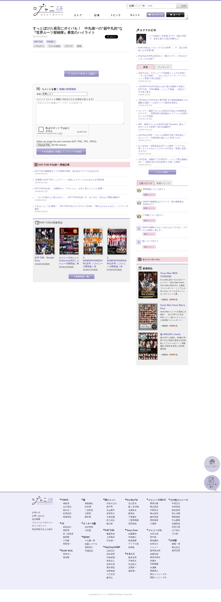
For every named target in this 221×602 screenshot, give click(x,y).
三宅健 (66, 540)
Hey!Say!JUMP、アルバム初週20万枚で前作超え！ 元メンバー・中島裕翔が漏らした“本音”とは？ (163, 136)
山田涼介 (111, 551)
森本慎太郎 (155, 550)
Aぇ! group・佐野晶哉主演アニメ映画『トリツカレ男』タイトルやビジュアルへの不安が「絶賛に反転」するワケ (163, 148)
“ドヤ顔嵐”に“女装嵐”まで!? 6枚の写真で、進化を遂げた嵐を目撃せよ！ (167, 37)
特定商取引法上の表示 (42, 529)
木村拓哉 (176, 506)
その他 (175, 533)
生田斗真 (176, 527)
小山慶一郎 (90, 540)
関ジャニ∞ (110, 500)
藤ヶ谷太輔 (133, 506)
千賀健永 (132, 517)
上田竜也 (111, 537)
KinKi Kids (67, 550)
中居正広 (176, 503)
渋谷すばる (112, 503)
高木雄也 (111, 567)
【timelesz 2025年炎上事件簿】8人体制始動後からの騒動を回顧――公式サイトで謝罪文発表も (163, 101)
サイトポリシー (39, 526)
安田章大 (111, 513)
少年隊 (173, 540)
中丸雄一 (51, 42)
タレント (134, 15)
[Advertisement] (73, 61)
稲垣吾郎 (176, 510)
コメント (40, 99)
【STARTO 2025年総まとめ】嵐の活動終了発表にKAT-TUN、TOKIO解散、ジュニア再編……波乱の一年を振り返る (162, 89)
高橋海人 (154, 571)
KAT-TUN (38, 42)
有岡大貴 (111, 564)
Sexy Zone (132, 530)
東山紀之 (176, 547)
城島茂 (66, 503)
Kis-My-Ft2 (132, 500)
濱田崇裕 (154, 520)
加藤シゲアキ (91, 544)
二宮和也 (89, 510)
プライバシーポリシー (42, 522)
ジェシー (154, 547)
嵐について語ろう (150, 241)
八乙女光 (111, 574)
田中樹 (153, 537)
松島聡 (131, 547)
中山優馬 (176, 520)
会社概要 (36, 519)
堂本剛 (66, 557)
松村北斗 (154, 544)
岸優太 (153, 561)
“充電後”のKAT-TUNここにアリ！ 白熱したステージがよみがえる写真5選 (69, 180)
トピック (115, 15)
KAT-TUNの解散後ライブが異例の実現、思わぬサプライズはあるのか (67, 171)
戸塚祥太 (132, 561)
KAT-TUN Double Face (44, 259)
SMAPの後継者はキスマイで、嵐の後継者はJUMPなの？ (163, 203)
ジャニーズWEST (157, 500)
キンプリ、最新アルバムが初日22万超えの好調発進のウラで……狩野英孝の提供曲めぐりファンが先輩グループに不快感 (163, 113)
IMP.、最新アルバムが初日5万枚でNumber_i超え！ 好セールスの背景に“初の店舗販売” (163, 125)
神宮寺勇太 (155, 557)
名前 (38, 94)
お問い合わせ (38, 516)
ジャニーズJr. (155, 530)
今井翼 (88, 530)
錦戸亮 (110, 506)
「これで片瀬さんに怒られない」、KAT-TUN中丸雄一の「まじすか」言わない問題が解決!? (77, 197)
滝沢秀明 (89, 527)
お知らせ (36, 512)
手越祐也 (89, 551)
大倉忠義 (111, 517)
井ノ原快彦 (68, 534)
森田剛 (66, 537)
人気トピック (145, 183)
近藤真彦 (176, 523)
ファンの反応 (54, 46)
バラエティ (39, 46)
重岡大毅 (154, 503)
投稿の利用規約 (67, 89)
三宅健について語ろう (153, 215)
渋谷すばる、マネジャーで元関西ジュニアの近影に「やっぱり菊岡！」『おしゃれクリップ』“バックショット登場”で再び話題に (162, 76)
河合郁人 (132, 564)
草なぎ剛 (176, 513)
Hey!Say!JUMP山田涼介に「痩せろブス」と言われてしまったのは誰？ (163, 57)
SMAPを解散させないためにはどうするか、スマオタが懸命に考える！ (164, 228)
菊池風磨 (132, 540)
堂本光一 (67, 554)
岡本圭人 (111, 561)
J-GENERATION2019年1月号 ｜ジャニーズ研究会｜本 (93, 262)
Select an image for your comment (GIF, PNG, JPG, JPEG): (66, 141)
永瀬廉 (153, 567)
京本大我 (154, 534)
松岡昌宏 (67, 513)
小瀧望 (153, 523)
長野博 (66, 530)
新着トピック (163, 183)
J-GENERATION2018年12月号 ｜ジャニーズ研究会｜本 (116, 262)
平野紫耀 (154, 564)
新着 (145, 67)
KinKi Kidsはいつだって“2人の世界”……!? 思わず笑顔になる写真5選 (162, 49)
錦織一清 (176, 544)
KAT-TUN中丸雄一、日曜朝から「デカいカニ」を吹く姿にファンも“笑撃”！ (70, 188)
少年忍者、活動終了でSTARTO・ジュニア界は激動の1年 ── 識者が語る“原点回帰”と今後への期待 (163, 160)
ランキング (163, 67)
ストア (77, 15)
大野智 (88, 513)
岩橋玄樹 (154, 554)
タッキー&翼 (89, 523)
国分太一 (67, 510)
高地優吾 (154, 540)
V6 (62, 523)
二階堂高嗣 (133, 520)
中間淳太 (154, 510)
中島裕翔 (111, 557)
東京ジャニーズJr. (158, 574)
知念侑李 (111, 554)
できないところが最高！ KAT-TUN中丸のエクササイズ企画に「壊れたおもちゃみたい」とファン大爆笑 (81, 207)
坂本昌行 (67, 527)
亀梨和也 (111, 534)
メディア (69, 46)
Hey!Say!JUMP (112, 547)
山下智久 (176, 530)
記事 (96, 15)
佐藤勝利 (132, 534)
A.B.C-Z (131, 554)
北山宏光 (132, 503)
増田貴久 (89, 547)
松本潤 (88, 506)
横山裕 (110, 523)
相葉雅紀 (89, 503)
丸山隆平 (111, 510)
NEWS (86, 537)
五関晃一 (132, 567)
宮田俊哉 (132, 523)
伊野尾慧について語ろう (154, 189)
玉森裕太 (132, 510)
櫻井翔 (88, 517)
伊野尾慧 (111, 571)
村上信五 (111, 520)
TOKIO (64, 500)
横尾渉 (131, 513)
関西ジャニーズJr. (158, 577)
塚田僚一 (132, 571)
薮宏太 (110, 577)
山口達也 (67, 506)
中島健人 (132, 537)
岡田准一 (67, 544)
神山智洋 (154, 513)
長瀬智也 (67, 517)
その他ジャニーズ (179, 500)
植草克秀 (176, 550)
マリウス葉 (133, 544)
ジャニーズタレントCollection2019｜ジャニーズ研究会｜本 (69, 260)
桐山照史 (154, 506)
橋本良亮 (132, 557)
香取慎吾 (176, 517)
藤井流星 (154, 517)
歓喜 (79, 46)
